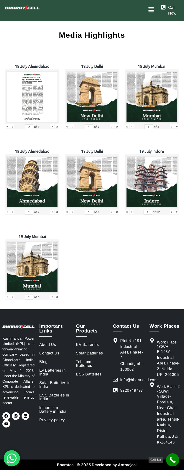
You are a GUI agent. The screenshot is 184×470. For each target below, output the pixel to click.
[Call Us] (172, 459)
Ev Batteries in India (52, 372)
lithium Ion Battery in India (53, 409)
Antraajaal (127, 464)
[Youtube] (6, 424)
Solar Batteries (89, 353)
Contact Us (49, 353)
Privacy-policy (52, 420)
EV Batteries (87, 345)
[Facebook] (6, 416)
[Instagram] (16, 416)
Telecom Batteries (84, 364)
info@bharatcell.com (139, 380)
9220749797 (131, 390)
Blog (43, 362)
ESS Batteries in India (54, 397)
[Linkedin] (25, 416)
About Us (47, 345)
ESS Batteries (89, 374)
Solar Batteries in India (55, 385)
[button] (151, 10)
